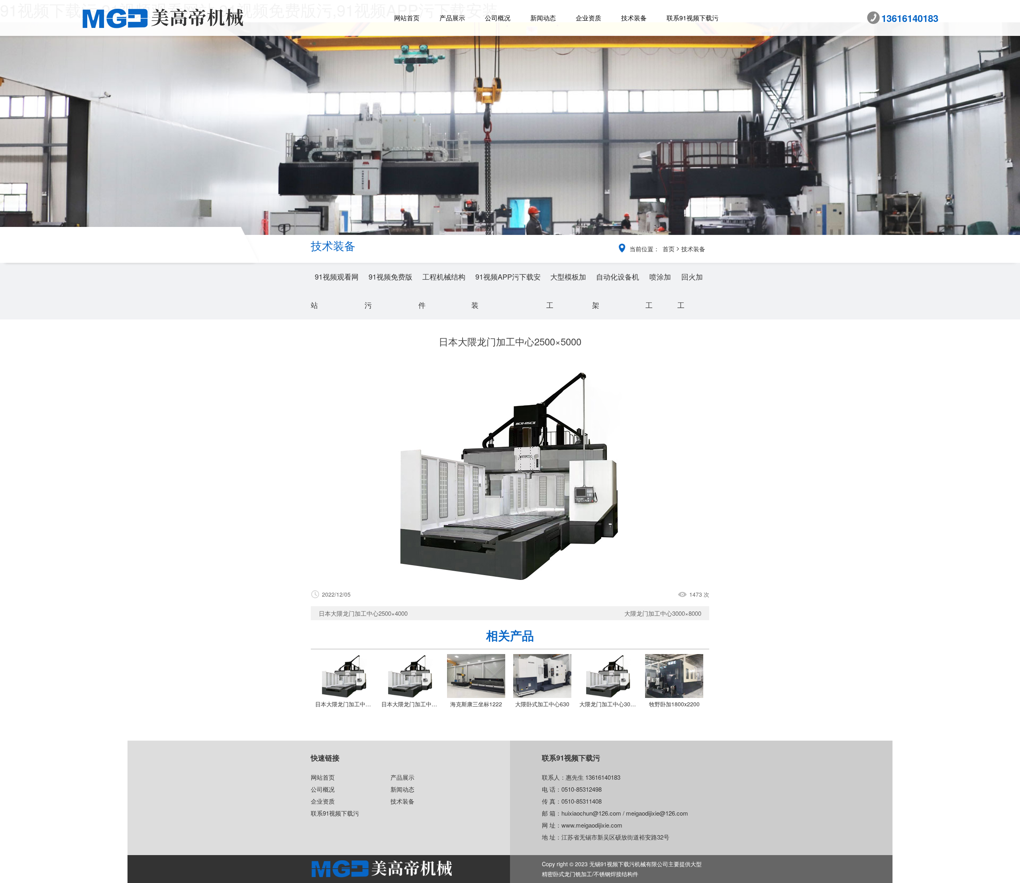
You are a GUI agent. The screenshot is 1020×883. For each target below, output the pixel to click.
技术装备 (634, 17)
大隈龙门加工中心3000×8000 (662, 613)
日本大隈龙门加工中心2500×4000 (363, 613)
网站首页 (407, 17)
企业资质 (588, 17)
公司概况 (497, 17)
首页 (669, 248)
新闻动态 (543, 17)
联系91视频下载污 (692, 17)
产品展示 (452, 17)
